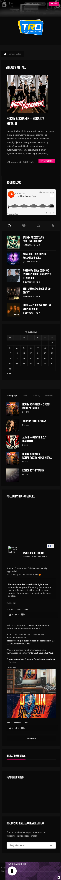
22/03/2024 (30, 262)
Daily (24, 395)
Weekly (36, 395)
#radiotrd (29, 659)
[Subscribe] (51, 845)
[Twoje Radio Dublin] (14, 549)
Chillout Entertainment (38, 625)
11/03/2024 (30, 296)
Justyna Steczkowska (34, 421)
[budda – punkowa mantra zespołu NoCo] (13, 310)
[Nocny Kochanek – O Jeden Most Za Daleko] (12, 409)
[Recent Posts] (9, 226)
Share (26, 609)
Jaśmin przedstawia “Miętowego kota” (33, 239)
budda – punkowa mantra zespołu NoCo (37, 307)
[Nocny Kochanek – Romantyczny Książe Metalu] (12, 458)
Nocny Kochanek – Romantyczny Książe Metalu (37, 455)
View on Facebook (14, 609)
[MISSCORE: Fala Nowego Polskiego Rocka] (13, 258)
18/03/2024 (30, 282)
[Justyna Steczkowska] (12, 425)
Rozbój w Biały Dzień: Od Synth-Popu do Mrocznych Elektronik (37, 274)
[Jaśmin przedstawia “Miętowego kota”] (13, 242)
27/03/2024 (30, 245)
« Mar (9, 373)
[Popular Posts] (23, 226)
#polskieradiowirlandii (44, 659)
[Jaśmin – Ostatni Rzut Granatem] (12, 442)
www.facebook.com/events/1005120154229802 (30, 653)
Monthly (49, 395)
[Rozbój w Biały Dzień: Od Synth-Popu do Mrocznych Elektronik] (13, 275)
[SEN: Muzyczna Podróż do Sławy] (13, 293)
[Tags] (53, 226)
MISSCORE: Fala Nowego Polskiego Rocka (35, 256)
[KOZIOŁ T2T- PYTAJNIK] (12, 475)
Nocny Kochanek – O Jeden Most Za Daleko (36, 406)
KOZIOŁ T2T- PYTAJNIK (33, 470)
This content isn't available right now (28, 584)
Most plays (12, 395)
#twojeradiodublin (15, 659)
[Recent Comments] (38, 226)
